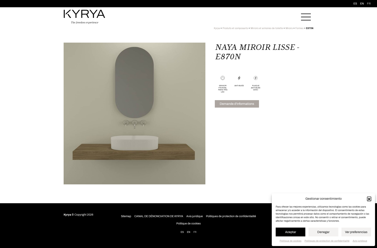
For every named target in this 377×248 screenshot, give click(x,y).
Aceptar (290, 232)
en (362, 3)
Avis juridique (360, 241)
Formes (299, 28)
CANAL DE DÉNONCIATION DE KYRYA (158, 216)
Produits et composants (235, 28)
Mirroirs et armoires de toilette (267, 28)
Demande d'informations (237, 103)
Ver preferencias (356, 232)
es (355, 3)
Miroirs (289, 28)
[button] (369, 199)
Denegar (323, 232)
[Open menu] (305, 17)
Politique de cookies (290, 241)
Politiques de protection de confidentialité (327, 241)
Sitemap (126, 216)
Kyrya (217, 28)
